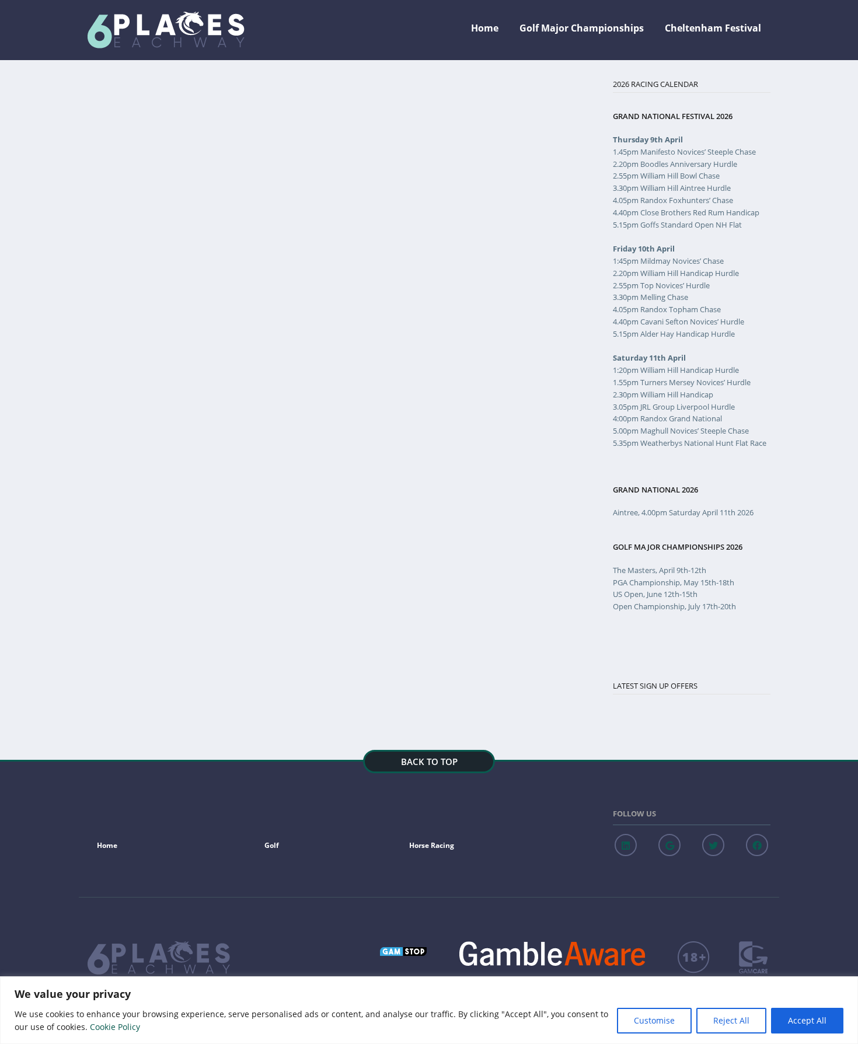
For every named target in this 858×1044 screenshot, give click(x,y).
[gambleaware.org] (553, 953)
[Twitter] (713, 845)
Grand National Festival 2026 (673, 116)
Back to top (429, 761)
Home (484, 28)
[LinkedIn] (626, 845)
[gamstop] (405, 948)
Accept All (807, 1020)
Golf (271, 845)
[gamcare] (754, 957)
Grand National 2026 (655, 490)
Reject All (731, 1020)
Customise (654, 1020)
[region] (429, 1010)
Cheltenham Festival (713, 28)
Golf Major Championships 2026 (677, 547)
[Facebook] (757, 845)
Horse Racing (431, 845)
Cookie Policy (115, 1026)
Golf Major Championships (581, 28)
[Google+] (669, 845)
